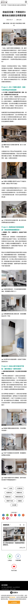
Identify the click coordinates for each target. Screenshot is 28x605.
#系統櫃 (14, 505)
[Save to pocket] (11, 515)
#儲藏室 (20, 501)
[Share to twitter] (19, 515)
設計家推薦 (4, 585)
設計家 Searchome (4, 2)
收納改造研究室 (5, 589)
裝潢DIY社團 (12, 589)
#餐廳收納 (19, 492)
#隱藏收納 (8, 497)
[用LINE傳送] (7, 515)
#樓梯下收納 (9, 501)
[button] (20, 525)
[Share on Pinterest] (15, 515)
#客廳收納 (9, 492)
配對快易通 (9, 587)
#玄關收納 (19, 488)
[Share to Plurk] (23, 515)
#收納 (10, 488)
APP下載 (3, 587)
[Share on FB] (3, 515)
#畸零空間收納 (19, 497)
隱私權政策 (12, 597)
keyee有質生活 (16, 587)
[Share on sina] (3, 518)
